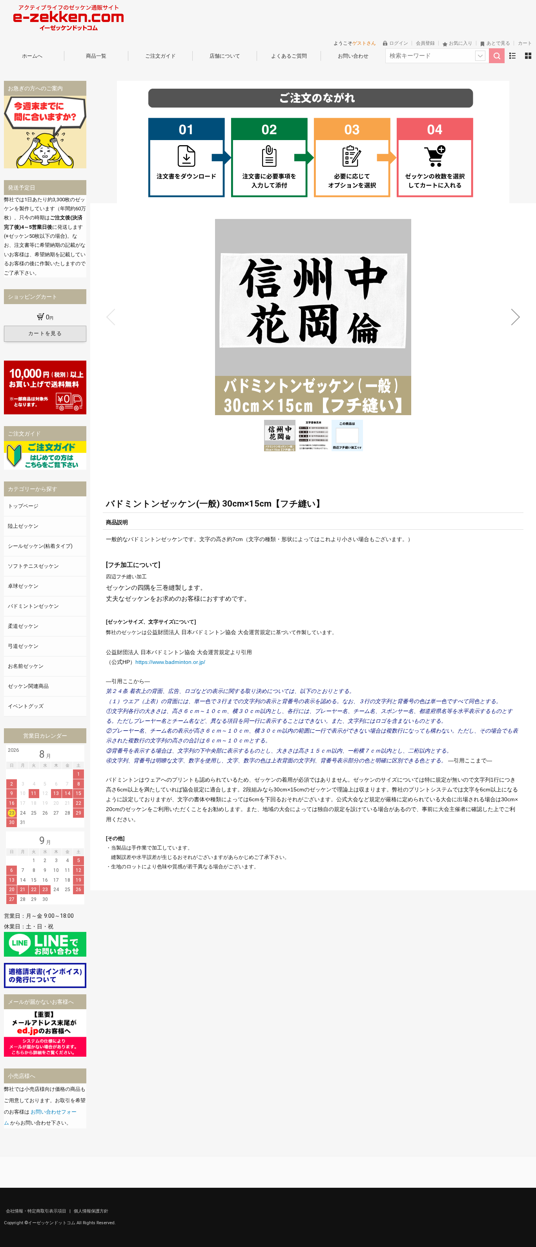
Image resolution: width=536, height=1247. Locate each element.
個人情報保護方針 (91, 1211)
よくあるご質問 (289, 56)
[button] (110, 317)
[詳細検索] (480, 56)
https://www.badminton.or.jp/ (170, 662)
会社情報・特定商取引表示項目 (36, 1211)
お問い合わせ (353, 56)
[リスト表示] (512, 55)
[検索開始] (497, 55)
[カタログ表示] (528, 55)
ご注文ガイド (160, 56)
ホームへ (32, 56)
